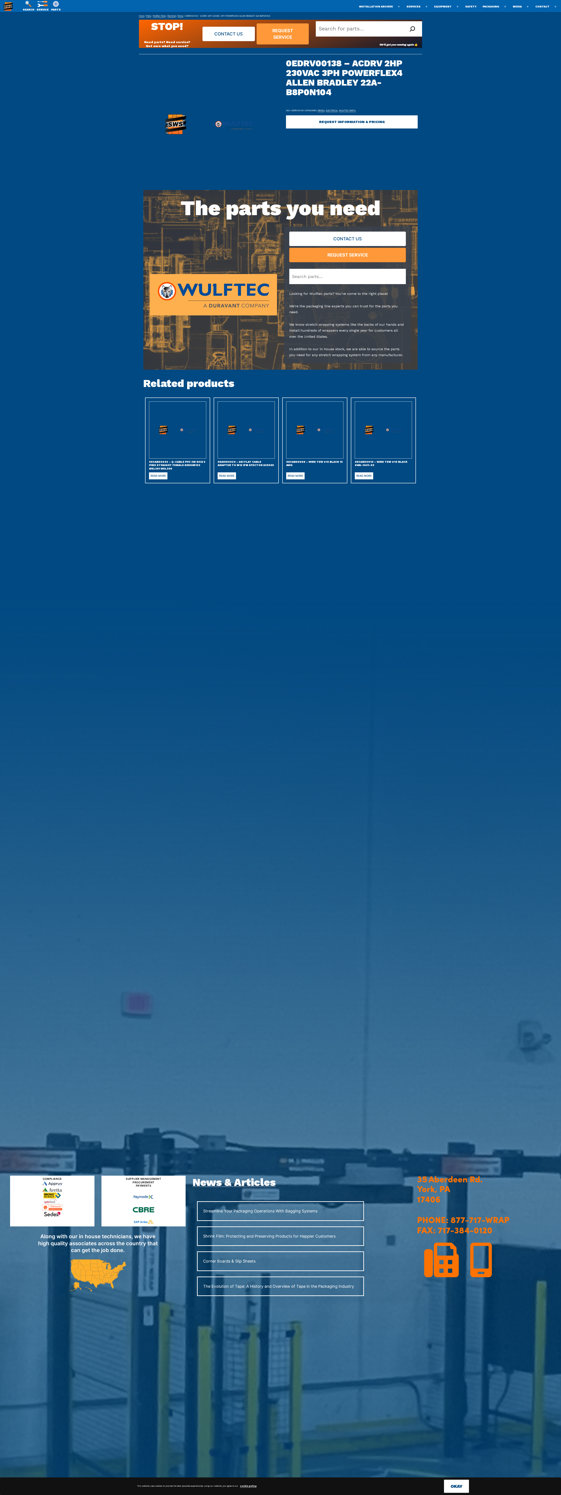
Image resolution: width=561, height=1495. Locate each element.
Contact (542, 6)
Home (141, 16)
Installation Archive (376, 6)
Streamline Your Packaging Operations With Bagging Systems (260, 1211)
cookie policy (248, 1486)
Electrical (172, 16)
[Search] (412, 29)
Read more (158, 475)
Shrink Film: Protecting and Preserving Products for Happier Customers (269, 1236)
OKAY (456, 1486)
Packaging (491, 6)
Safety (471, 6)
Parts (148, 16)
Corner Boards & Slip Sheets (229, 1261)
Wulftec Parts (159, 16)
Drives (180, 16)
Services (414, 6)
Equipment (443, 6)
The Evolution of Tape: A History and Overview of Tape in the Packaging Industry (278, 1286)
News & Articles (234, 1182)
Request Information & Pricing (352, 122)
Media (517, 6)
